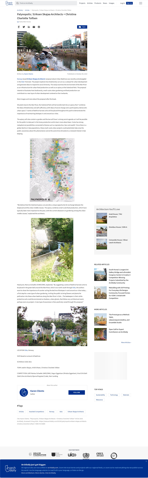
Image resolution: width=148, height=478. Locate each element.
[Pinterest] (39, 27)
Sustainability (100, 395)
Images (111, 3)
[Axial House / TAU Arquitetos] (101, 218)
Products (97, 3)
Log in (122, 3)
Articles (90, 3)
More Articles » (126, 342)
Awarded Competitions (36, 412)
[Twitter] (23, 27)
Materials (126, 395)
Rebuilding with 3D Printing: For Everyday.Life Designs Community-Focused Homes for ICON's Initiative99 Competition (119, 292)
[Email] (33, 27)
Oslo (22, 82)
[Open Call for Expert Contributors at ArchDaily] (100, 334)
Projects (82, 3)
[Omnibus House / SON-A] (101, 231)
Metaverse (99, 400)
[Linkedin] (28, 27)
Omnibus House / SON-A (118, 227)
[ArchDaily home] (9, 3)
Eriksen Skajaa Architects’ (36, 79)
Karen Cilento (37, 391)
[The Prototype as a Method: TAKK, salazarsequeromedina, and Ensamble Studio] (100, 319)
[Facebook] (18, 27)
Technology (114, 395)
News (105, 3)
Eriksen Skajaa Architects (76, 412)
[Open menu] (140, 3)
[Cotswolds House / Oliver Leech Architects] (101, 244)
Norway (19, 79)
